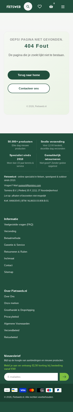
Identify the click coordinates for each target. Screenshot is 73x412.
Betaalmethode (12, 238)
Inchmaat (9, 258)
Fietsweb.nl (41, 106)
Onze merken (11, 303)
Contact (8, 265)
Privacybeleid (11, 316)
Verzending (10, 231)
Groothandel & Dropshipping (19, 310)
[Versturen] (64, 377)
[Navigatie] (63, 6)
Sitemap (8, 272)
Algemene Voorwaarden (17, 323)
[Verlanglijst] (40, 6)
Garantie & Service (14, 244)
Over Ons (9, 296)
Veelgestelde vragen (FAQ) (18, 224)
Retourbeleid (11, 337)
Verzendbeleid (11, 330)
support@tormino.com (29, 185)
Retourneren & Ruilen (15, 251)
